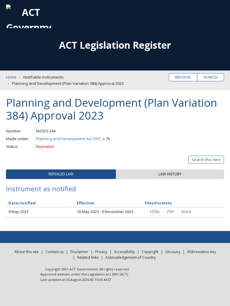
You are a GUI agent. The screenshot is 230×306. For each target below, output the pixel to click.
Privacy (101, 251)
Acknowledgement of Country (130, 257)
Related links (88, 257)
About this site (26, 251)
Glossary (172, 251)
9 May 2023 (18, 211)
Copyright (150, 251)
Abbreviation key (201, 251)
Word (186, 211)
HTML (155, 211)
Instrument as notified (41, 188)
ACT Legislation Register (115, 45)
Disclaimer (79, 251)
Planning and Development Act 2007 (68, 138)
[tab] (61, 174)
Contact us (54, 251)
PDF (170, 211)
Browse (183, 77)
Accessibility (124, 251)
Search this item (206, 159)
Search (210, 77)
